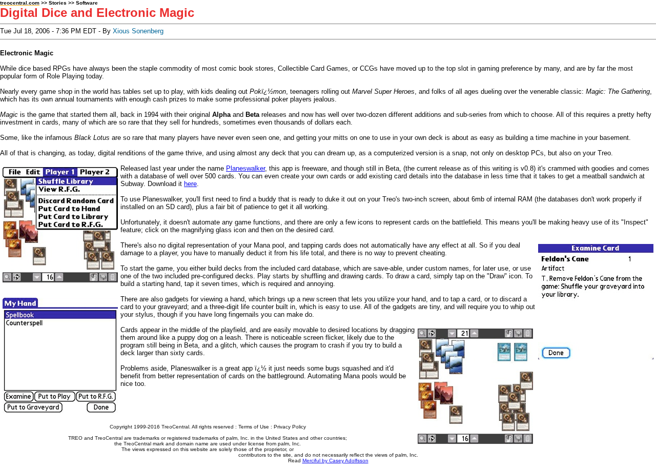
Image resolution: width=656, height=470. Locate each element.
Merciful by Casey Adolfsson (335, 460)
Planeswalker (245, 168)
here (190, 184)
